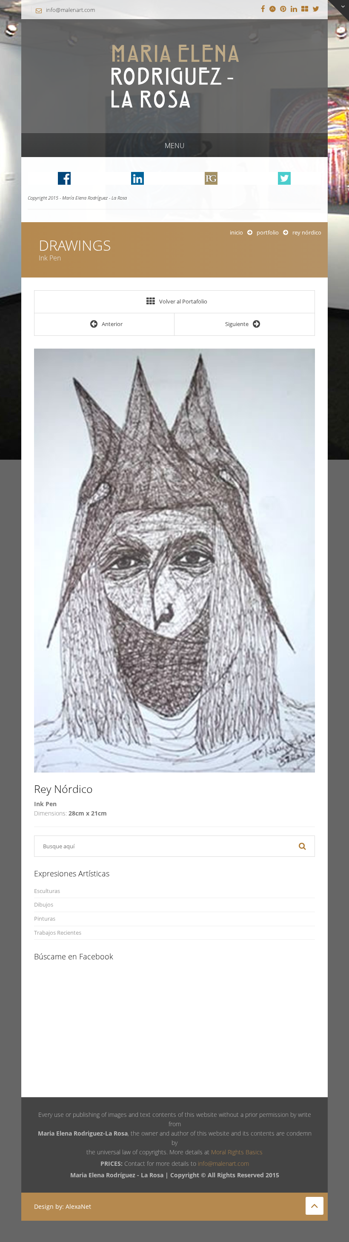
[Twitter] (315, 9)
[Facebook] (263, 9)
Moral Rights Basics (237, 1152)
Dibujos (43, 904)
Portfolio (268, 232)
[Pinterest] (283, 9)
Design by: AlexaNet (62, 1206)
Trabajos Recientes (57, 932)
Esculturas (47, 891)
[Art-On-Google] (272, 9)
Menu (175, 145)
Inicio (236, 232)
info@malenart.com (70, 10)
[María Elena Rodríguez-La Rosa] (174, 76)
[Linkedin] (294, 9)
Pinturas (44, 918)
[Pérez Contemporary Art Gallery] (304, 9)
